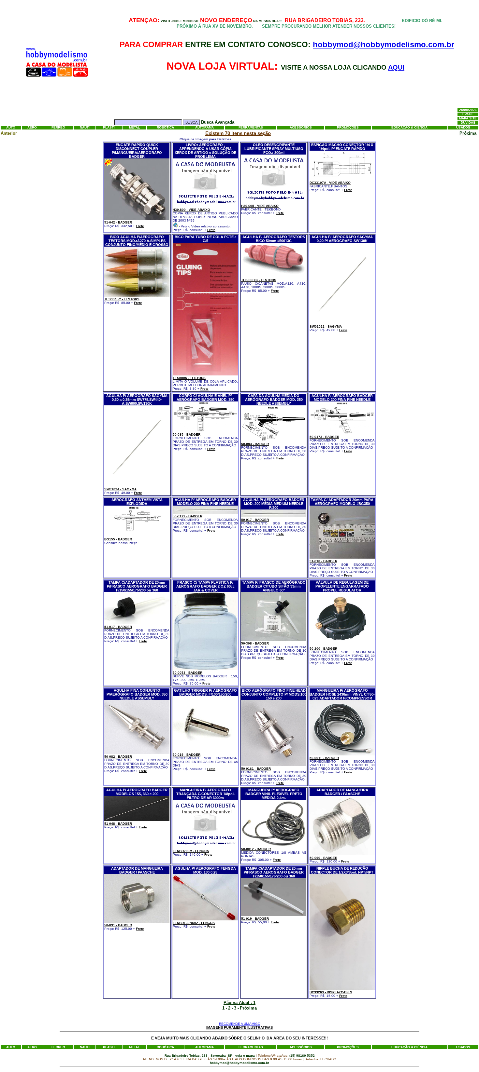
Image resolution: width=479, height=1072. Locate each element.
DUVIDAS (468, 123)
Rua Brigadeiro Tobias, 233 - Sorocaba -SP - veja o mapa (210, 1055)
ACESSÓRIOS (301, 127)
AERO (32, 127)
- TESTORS (121, 299)
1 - (224, 1008)
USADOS (463, 127)
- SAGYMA (326, 326)
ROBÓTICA (165, 127)
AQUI (396, 67)
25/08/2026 (468, 110)
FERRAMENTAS (251, 127)
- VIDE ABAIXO (191, 209)
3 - (236, 1008)
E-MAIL (467, 114)
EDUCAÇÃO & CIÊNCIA (409, 127)
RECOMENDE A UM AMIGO (239, 1023)
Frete (140, 226)
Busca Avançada (217, 122)
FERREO (58, 127)
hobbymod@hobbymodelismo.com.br (383, 44)
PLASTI (109, 127)
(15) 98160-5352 (302, 1055)
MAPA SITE (468, 118)
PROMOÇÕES (348, 127)
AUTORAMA (204, 127)
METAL (134, 127)
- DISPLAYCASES (331, 992)
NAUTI (85, 127)
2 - (230, 1008)
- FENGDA (191, 851)
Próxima (467, 133)
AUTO (10, 127)
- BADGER (118, 222)
